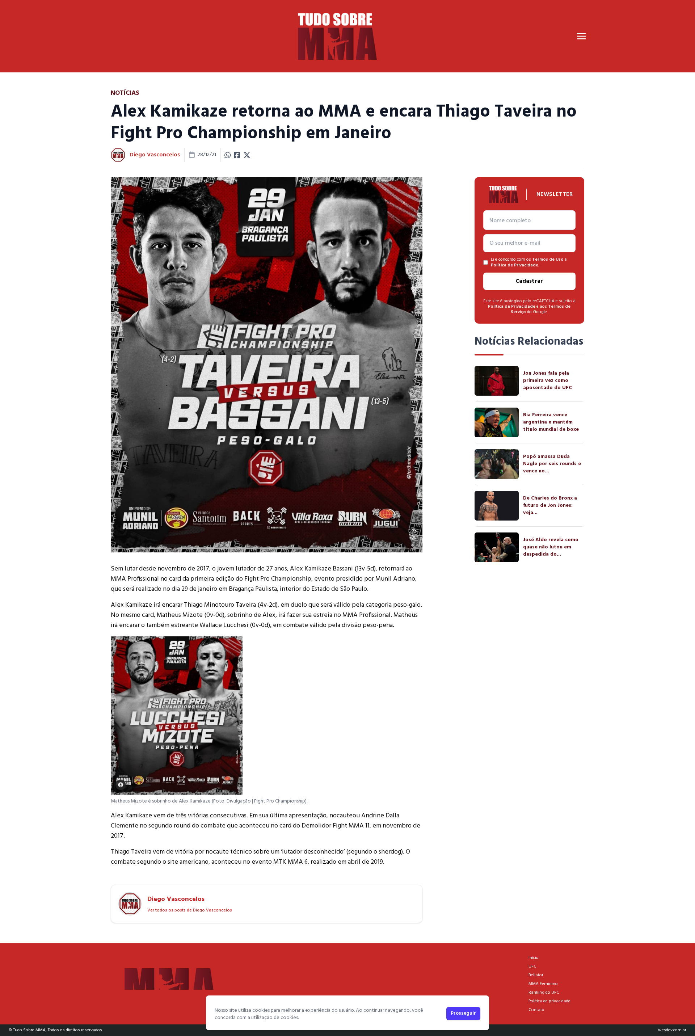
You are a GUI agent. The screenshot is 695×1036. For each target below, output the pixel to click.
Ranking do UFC (543, 992)
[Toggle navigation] (581, 36)
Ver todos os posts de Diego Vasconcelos (189, 910)
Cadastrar (529, 281)
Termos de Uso (548, 259)
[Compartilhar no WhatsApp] (227, 155)
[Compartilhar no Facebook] (237, 155)
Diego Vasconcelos (155, 155)
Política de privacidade (549, 1001)
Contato (536, 1010)
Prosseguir (463, 1013)
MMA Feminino (543, 983)
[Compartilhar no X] (247, 155)
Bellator (535, 975)
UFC (532, 966)
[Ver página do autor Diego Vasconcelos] (118, 155)
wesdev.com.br (672, 1030)
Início (533, 957)
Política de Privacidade (514, 265)
